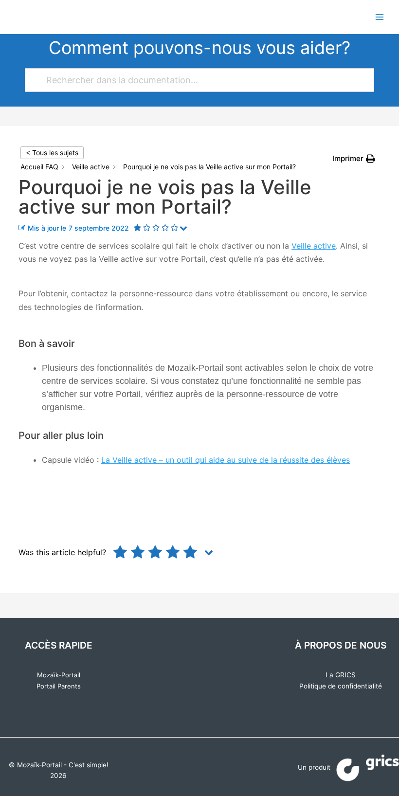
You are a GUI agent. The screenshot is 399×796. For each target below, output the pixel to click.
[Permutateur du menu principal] (380, 17)
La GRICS (341, 675)
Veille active (313, 246)
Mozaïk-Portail (58, 675)
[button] (353, 158)
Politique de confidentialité (340, 686)
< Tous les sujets (52, 152)
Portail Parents (58, 686)
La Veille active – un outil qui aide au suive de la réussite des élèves (225, 460)
